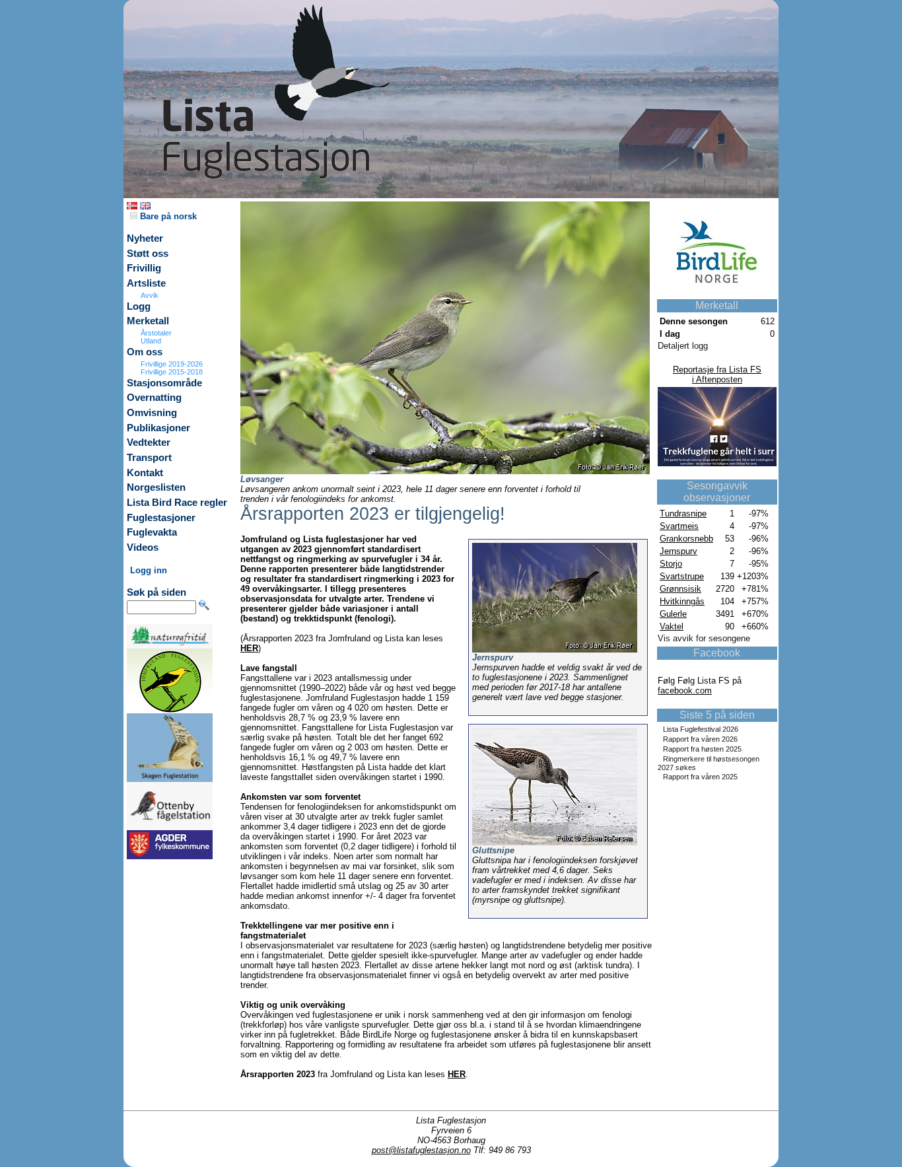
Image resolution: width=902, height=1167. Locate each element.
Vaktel (671, 626)
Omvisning (152, 412)
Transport (149, 457)
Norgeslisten (156, 487)
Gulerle (673, 614)
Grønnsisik (680, 589)
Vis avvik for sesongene (704, 638)
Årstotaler (156, 333)
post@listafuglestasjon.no (421, 1150)
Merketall (148, 321)
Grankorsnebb (686, 539)
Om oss (144, 352)
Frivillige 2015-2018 (172, 372)
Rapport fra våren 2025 (700, 777)
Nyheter (145, 238)
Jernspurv (678, 551)
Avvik (149, 295)
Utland (151, 341)
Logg (139, 306)
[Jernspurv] (554, 649)
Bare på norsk (167, 216)
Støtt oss (147, 253)
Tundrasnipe (683, 513)
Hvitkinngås (682, 601)
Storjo (671, 564)
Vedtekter (148, 442)
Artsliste (146, 283)
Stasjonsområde (164, 383)
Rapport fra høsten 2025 (702, 749)
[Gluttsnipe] (554, 842)
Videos (142, 547)
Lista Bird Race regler (177, 502)
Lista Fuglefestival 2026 (700, 729)
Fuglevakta (152, 532)
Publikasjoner (158, 428)
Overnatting (154, 397)
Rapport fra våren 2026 (700, 739)
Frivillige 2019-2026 (172, 364)
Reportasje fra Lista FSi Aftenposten (717, 374)
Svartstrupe (682, 576)
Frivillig (144, 268)
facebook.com (685, 690)
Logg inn (148, 570)
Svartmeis (679, 526)
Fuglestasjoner (161, 518)
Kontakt (145, 473)
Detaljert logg (683, 346)
